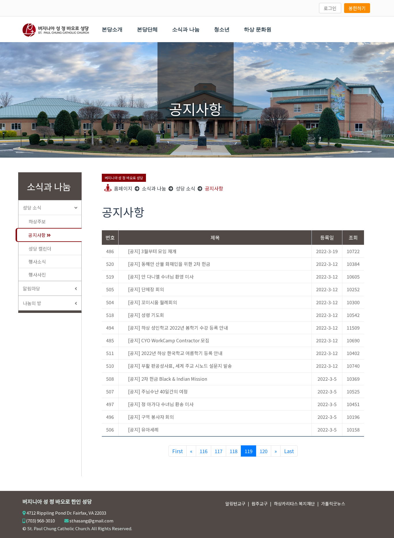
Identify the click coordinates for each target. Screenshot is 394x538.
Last (289, 451)
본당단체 (147, 29)
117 (218, 451)
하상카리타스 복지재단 (294, 503)
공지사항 (37, 234)
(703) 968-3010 (40, 521)
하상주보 (37, 221)
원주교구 (260, 503)
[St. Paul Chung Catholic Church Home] (55, 29)
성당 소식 (32, 207)
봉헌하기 (357, 8)
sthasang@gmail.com (91, 521)
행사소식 (37, 261)
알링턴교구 (235, 503)
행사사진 (37, 274)
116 (203, 451)
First (177, 451)
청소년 (222, 29)
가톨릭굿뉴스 (333, 503)
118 (233, 451)
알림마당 (31, 288)
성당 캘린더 (40, 248)
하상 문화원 (257, 29)
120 (263, 451)
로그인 (330, 8)
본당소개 (112, 29)
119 (248, 451)
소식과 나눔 (186, 29)
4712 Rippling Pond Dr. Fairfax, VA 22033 (66, 513)
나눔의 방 (32, 303)
